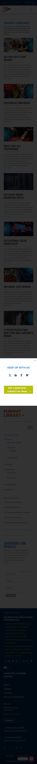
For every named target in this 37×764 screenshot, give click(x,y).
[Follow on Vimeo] (27, 375)
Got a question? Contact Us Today (17, 390)
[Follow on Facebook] (21, 375)
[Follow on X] (9, 375)
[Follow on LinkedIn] (15, 375)
